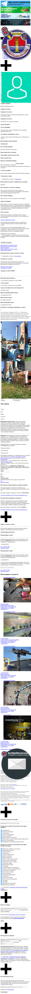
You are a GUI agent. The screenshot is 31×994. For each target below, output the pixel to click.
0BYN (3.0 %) (11, 467)
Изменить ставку (5, 482)
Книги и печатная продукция (9, 879)
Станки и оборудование (8, 834)
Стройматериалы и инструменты (10, 867)
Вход (2, 920)
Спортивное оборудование (9, 874)
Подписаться (4, 890)
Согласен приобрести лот (7, 495)
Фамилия (3, 940)
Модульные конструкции (8, 884)
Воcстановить (4, 992)
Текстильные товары (7, 877)
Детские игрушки (6, 873)
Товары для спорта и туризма (9, 861)
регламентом (18, 179)
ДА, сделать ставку (5, 546)
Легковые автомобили (7, 831)
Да (1, 481)
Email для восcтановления (7, 987)
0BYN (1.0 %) (21, 465)
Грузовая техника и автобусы (9, 837)
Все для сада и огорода (8, 871)
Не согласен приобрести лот (20, 495)
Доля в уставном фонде (8, 840)
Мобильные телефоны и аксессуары (11, 848)
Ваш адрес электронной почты (8, 939)
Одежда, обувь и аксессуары (9, 860)
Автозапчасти (5, 876)
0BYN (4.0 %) (18, 467)
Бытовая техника (6, 851)
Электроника (5, 853)
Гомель (7, 788)
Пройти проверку (5, 247)
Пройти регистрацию (6, 250)
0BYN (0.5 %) (14, 465)
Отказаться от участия (6, 268)
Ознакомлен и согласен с (11, 179)
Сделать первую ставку (6, 461)
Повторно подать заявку (7, 266)
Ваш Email (3, 823)
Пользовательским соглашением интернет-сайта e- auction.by (13, 957)
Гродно (10, 788)
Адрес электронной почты (7, 908)
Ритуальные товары (7, 863)
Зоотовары (5, 880)
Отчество (16, 942)
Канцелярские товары (7, 864)
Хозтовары (5, 881)
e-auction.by (15, 784)
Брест (1, 788)
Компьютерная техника (8, 850)
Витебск (4, 788)
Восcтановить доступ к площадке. (17, 914)
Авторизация (10, 989)
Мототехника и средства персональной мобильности (15, 839)
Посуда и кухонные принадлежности (11, 869)
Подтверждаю (4, 459)
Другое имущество (7, 836)
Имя (20, 940)
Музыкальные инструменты (9, 883)
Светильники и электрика (8, 870)
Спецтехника (5, 833)
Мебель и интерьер (7, 856)
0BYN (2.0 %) (4, 467)
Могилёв (13, 788)
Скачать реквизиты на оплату (8, 219)
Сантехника (5, 866)
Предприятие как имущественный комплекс (13, 841)
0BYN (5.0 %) (26, 467)
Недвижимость (6, 830)
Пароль (2, 910)
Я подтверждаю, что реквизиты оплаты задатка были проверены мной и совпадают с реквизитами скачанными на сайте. (15, 236)
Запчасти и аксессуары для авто (10, 858)
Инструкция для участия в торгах (9, 245)
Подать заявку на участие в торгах (9, 249)
